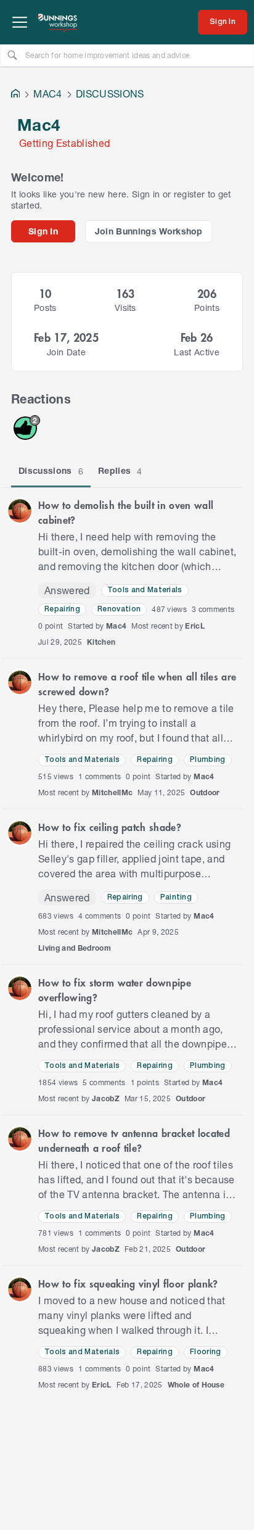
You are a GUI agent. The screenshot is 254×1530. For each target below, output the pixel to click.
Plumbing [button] (208, 759)
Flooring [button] (205, 1352)
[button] (19, 510)
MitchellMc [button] (112, 792)
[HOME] (15, 94)
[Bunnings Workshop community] (58, 22)
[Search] (12, 55)
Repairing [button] (62, 609)
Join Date (66, 352)
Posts (45, 307)
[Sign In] (222, 22)
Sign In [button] (43, 231)
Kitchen (101, 642)
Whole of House (196, 1384)
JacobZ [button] (106, 1098)
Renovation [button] (119, 609)
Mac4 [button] (116, 626)
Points (206, 307)
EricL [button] (195, 626)
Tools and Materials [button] (144, 590)
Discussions (50, 470)
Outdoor (204, 792)
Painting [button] (176, 897)
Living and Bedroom (74, 948)
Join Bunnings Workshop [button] (149, 231)
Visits (125, 307)
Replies (120, 470)
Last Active (196, 352)
